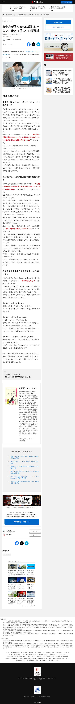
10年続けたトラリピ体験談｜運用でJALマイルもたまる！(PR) (38, 8)
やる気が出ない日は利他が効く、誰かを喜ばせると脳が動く (25, 482)
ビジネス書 (7, 554)
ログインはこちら (58, 27)
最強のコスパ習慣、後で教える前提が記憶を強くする (25, 467)
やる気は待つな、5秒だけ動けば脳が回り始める (24, 462)
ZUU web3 (51, 660)
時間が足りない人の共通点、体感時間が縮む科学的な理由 (25, 457)
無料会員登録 (58, 22)
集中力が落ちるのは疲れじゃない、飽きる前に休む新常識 (25, 472)
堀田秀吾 (8, 534)
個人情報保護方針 (20, 660)
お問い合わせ (59, 652)
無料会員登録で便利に (66, 2)
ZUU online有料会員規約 (62, 656)
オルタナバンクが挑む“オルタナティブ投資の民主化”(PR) (17, 8)
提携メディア (53, 654)
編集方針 (39, 656)
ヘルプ (57, 660)
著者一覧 (67, 652)
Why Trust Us (31, 656)
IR (43, 652)
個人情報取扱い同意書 (32, 660)
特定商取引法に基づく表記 (44, 658)
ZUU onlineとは (15, 652)
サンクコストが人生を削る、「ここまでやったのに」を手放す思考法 (25, 477)
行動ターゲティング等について (61, 658)
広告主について (62, 654)
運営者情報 (24, 652)
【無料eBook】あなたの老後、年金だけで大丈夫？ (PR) (58, 8)
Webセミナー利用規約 (11, 658)
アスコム (8, 39)
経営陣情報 (38, 652)
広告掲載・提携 (50, 652)
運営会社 (31, 652)
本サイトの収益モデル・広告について (16, 656)
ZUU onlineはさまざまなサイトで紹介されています (35, 654)
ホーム (7, 652)
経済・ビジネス (8, 21)
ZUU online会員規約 (48, 656)
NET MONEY (43, 660)
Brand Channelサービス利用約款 (27, 658)
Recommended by (26, 605)
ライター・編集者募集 (14, 654)
